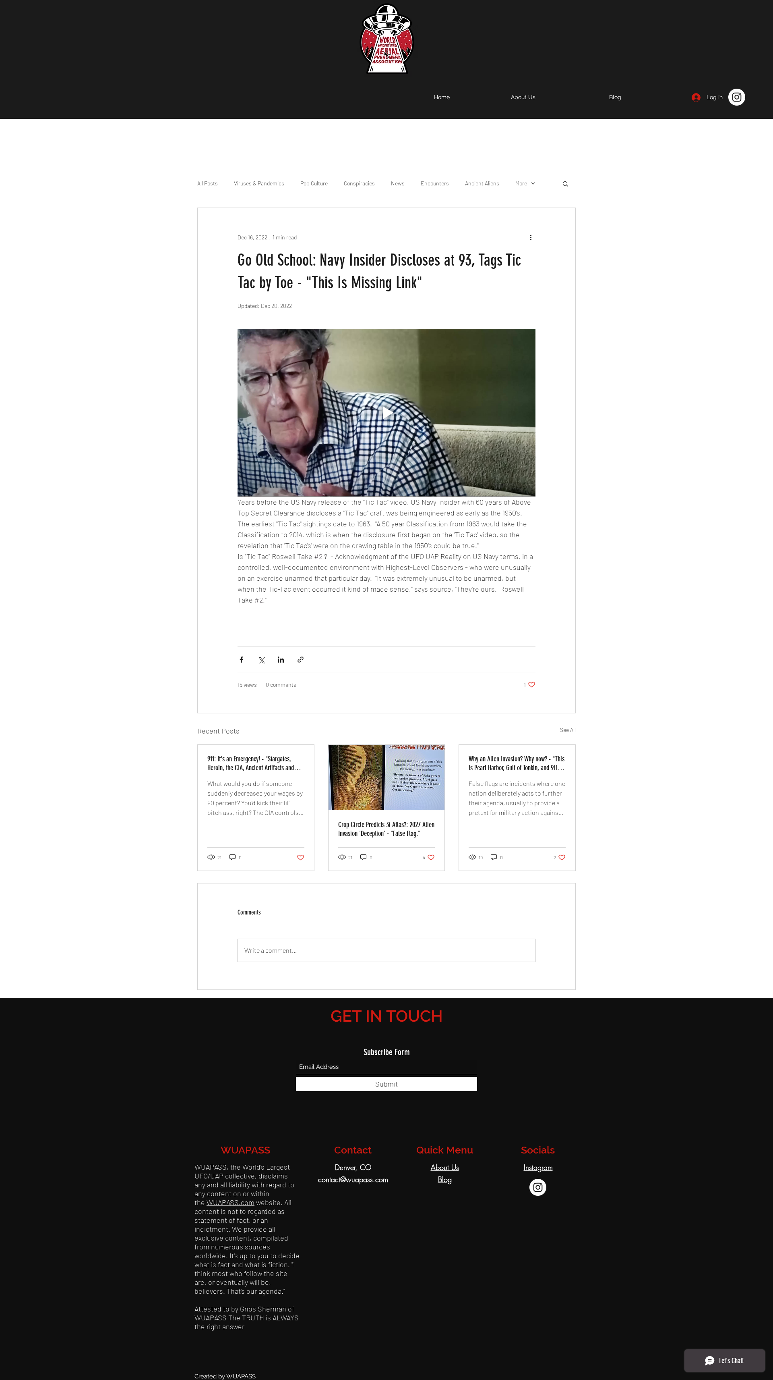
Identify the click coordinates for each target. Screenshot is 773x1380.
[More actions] (530, 237)
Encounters (435, 183)
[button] (565, 183)
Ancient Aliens (482, 183)
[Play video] (386, 413)
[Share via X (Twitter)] (261, 659)
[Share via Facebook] (241, 659)
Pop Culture (314, 183)
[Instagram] (736, 97)
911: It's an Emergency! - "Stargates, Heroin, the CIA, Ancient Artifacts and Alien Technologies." (250, 763)
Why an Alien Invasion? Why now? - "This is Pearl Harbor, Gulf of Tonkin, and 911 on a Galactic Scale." (517, 763)
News (398, 183)
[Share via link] (300, 659)
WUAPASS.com (230, 1202)
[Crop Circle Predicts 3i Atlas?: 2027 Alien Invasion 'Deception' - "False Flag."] (387, 777)
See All (568, 729)
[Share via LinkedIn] (281, 659)
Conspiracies (359, 183)
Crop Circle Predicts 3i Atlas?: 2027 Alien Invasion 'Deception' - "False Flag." (386, 829)
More (521, 183)
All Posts (207, 183)
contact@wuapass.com (353, 1179)
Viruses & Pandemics (259, 183)
